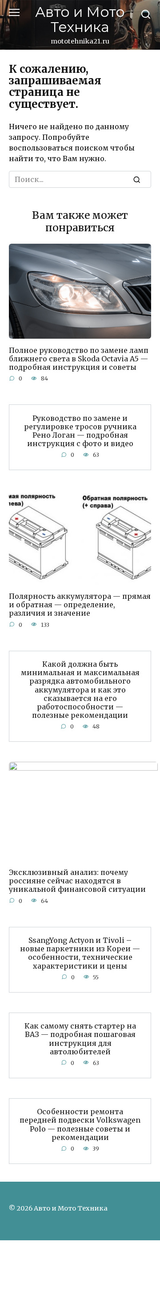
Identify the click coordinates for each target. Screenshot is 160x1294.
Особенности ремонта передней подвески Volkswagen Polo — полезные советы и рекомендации (80, 1124)
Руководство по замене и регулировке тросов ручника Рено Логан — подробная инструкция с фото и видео (80, 430)
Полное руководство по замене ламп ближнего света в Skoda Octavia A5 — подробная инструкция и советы (78, 358)
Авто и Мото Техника (80, 20)
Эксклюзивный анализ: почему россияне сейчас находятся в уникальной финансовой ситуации (77, 881)
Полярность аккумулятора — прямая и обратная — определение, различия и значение (80, 604)
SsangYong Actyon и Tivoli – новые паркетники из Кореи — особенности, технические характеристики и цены (80, 953)
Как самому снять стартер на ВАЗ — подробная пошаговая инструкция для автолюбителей (80, 1038)
